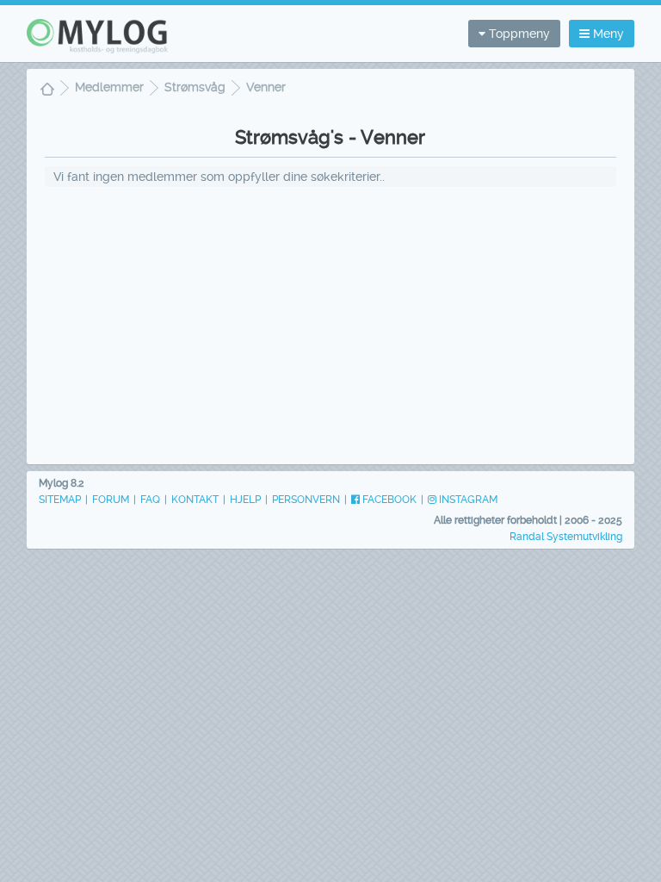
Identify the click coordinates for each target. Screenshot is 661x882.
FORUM (110, 500)
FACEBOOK (388, 500)
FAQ (150, 500)
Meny (607, 33)
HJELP (245, 500)
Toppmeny (517, 33)
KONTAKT (195, 500)
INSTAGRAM (466, 500)
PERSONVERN (306, 500)
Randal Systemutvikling (566, 537)
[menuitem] (47, 91)
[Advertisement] (330, 324)
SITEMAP (60, 500)
